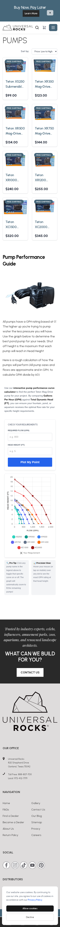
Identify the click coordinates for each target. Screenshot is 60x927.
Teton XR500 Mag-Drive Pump (15, 131)
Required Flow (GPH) (18, 430)
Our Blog (36, 816)
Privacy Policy (35, 899)
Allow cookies (30, 908)
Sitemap (36, 822)
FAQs (6, 809)
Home (6, 803)
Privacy (35, 828)
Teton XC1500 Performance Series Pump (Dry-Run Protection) (15, 224)
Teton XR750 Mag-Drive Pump (44, 131)
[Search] (37, 27)
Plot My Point (30, 462)
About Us (8, 828)
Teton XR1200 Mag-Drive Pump (42, 178)
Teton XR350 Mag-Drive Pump (44, 84)
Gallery (35, 803)
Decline (30, 917)
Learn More (31, 13)
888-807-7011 (25, 774)
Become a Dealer (13, 822)
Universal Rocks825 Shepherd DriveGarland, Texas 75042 (19, 763)
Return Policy (10, 835)
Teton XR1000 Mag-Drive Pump (13, 178)
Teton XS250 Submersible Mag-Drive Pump (15, 84)
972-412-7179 (20, 778)
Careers (36, 835)
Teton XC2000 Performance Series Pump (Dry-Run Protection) (44, 224)
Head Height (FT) (16, 445)
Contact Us (30, 672)
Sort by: (25, 51)
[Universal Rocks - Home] (18, 27)
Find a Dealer (11, 816)
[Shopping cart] (44, 27)
